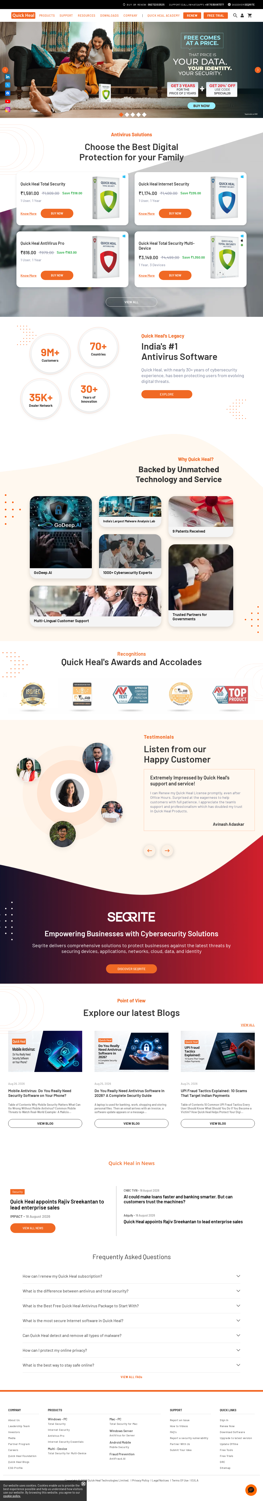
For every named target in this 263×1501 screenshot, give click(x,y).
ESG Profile (15, 1468)
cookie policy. (12, 1496)
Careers (13, 1450)
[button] (251, 1490)
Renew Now (227, 1426)
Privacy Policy (140, 1480)
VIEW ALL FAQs (131, 1377)
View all (248, 1025)
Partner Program (19, 1444)
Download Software (232, 1432)
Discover (243, 4)
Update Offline (229, 1444)
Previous (5, 70)
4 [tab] (137, 114)
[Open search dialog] (236, 15)
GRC (222, 1462)
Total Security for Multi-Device (67, 1453)
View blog (45, 1123)
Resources (86, 15)
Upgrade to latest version (236, 1438)
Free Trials (226, 1456)
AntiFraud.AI (117, 1458)
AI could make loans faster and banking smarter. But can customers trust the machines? (178, 1199)
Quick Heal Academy (164, 15)
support (66, 15)
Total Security (57, 1423)
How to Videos (179, 1426)
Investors (14, 1432)
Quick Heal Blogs (18, 1462)
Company (130, 15)
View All (131, 302)
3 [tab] (131, 114)
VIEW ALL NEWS (33, 1228)
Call (185, 4)
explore (167, 394)
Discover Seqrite (132, 969)
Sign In (224, 1420)
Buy (129, 4)
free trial (215, 15)
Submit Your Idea (181, 1450)
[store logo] (23, 15)
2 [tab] (125, 114)
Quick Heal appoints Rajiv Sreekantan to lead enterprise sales (57, 1204)
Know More (29, 213)
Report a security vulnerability (189, 1438)
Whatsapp (196, 4)
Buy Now (57, 213)
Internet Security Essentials (65, 1441)
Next (258, 70)
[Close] (83, 1483)
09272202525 (156, 4)
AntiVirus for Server (122, 1435)
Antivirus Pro (56, 1435)
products (47, 15)
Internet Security (59, 1429)
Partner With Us (180, 1444)
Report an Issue (180, 1420)
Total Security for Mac (123, 1423)
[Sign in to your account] (242, 15)
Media (12, 1438)
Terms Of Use (180, 1480)
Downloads (109, 15)
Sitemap (225, 1468)
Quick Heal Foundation (22, 1456)
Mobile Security (119, 1447)
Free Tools (226, 1450)
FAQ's (173, 1432)
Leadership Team (19, 1426)
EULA (194, 1480)
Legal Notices (160, 1480)
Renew (141, 4)
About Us (14, 1420)
